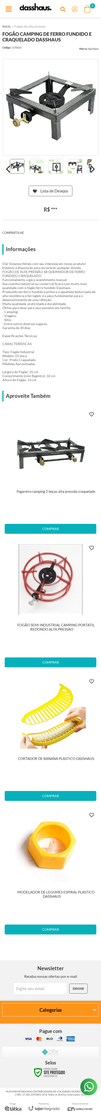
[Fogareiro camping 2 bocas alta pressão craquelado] (50, 473)
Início (6, 26)
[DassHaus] (35, 9)
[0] (87, 8)
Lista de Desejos (54, 190)
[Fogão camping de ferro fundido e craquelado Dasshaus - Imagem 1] (17, 166)
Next (93, 169)
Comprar (50, 529)
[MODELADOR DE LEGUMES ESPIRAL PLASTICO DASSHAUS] (50, 874)
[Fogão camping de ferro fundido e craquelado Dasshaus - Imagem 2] (36, 166)
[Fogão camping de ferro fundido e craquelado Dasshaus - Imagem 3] (55, 166)
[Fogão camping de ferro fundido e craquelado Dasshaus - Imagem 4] (75, 166)
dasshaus (93, 48)
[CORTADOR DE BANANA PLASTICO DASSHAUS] (50, 741)
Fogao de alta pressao (30, 26)
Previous (8, 169)
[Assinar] (78, 989)
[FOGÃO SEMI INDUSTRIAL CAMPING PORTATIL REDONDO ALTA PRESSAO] (50, 607)
